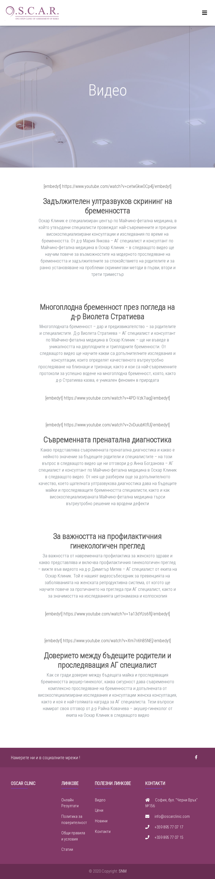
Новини (101, 821)
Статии (67, 849)
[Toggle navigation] (205, 13)
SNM (123, 871)
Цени (99, 810)
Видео (100, 800)
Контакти (103, 831)
